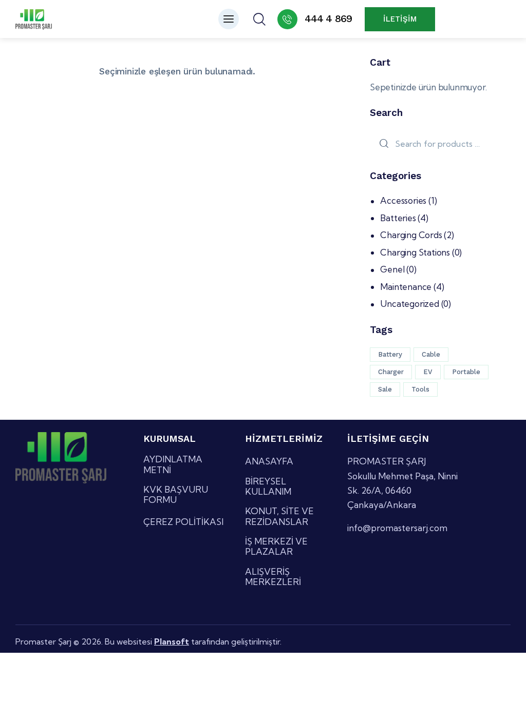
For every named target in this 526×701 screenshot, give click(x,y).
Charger (391, 372)
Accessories (403, 200)
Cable (431, 354)
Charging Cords (411, 234)
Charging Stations (415, 252)
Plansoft (171, 641)
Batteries (398, 217)
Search (382, 144)
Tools (420, 389)
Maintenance (405, 286)
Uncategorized (409, 303)
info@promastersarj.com (397, 527)
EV (428, 372)
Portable (466, 372)
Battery (390, 354)
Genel (392, 269)
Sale (385, 389)
